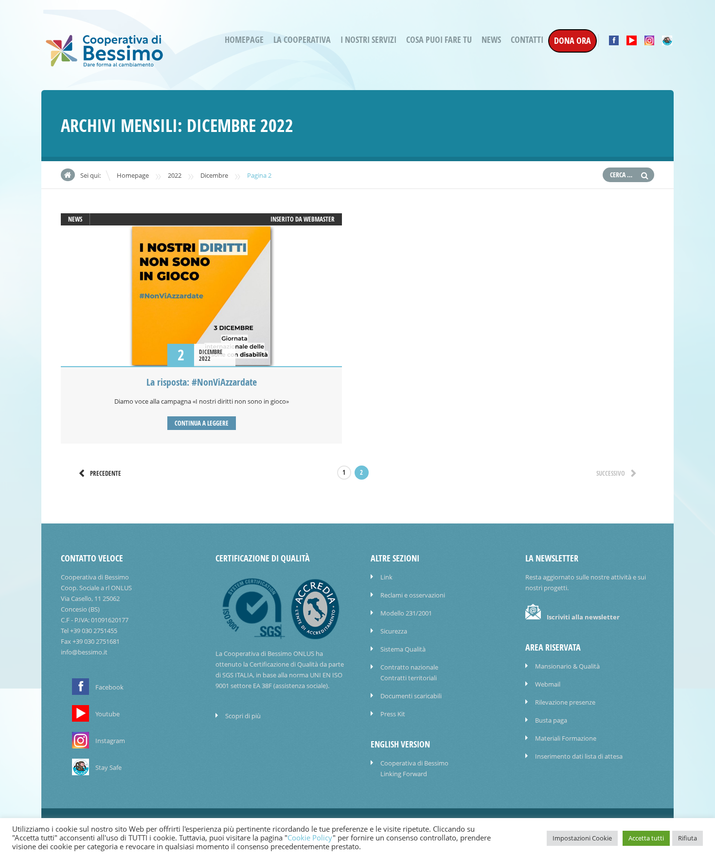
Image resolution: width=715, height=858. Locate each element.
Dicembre (214, 175)
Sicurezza (393, 631)
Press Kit (392, 713)
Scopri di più (243, 715)
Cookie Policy (310, 837)
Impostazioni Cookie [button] (582, 838)
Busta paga (551, 720)
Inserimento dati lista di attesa (579, 756)
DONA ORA (572, 41)
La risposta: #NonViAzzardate (201, 382)
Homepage (244, 40)
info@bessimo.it (84, 652)
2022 (174, 175)
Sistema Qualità (403, 649)
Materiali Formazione (565, 738)
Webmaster (319, 219)
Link (386, 577)
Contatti (527, 40)
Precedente (105, 473)
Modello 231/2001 (406, 613)
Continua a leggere (202, 423)
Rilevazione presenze (565, 702)
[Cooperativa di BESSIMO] (104, 64)
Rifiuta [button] (687, 838)
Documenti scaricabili (411, 695)
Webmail (547, 684)
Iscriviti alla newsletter (583, 617)
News (491, 40)
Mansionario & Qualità (567, 666)
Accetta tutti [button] (646, 838)
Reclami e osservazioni (412, 595)
